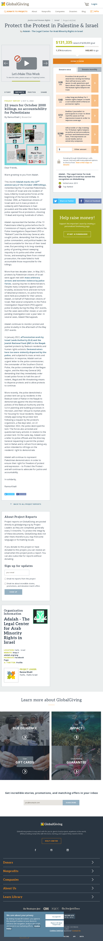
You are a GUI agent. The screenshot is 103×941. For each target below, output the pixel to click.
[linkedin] (68, 849)
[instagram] (51, 849)
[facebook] (35, 849)
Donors (8, 862)
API (74, 936)
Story (7, 92)
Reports (19, 92)
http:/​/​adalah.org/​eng (11, 653)
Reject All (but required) (56, 924)
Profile (19, 662)
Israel (57, 20)
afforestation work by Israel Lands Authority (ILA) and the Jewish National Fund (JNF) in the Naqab (25, 340)
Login (94, 4)
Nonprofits (46, 11)
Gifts (96, 11)
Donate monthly (89, 69)
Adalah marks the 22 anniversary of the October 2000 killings (25, 183)
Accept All (56, 917)
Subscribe (71, 802)
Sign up (13, 592)
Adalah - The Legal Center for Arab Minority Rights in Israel (53, 31)
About (34, 11)
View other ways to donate (77, 163)
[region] (34, 924)
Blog (84, 11)
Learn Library (12, 897)
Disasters (73, 11)
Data (82, 936)
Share (44, 92)
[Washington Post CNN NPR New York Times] (51, 909)
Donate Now (77, 61)
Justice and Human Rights (39, 20)
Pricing (66, 936)
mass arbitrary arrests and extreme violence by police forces (24, 280)
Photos (32, 92)
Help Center (51, 841)
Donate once (65, 69)
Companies (60, 11)
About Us (9, 888)
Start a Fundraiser (77, 234)
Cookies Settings (56, 930)
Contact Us (76, 931)
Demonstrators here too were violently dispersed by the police (25, 352)
